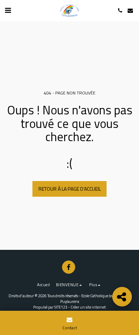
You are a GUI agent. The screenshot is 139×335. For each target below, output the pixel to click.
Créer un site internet (88, 307)
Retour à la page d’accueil (69, 188)
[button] (8, 10)
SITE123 (60, 307)
